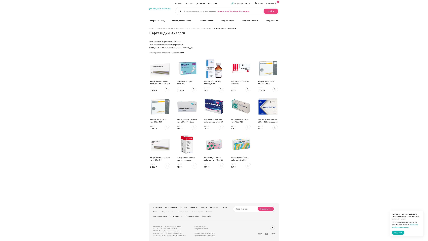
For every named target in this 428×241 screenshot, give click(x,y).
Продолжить (398, 233)
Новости (209, 212)
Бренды (204, 207)
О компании (157, 207)
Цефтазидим (178, 53)
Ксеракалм (244, 11)
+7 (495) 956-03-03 (243, 3)
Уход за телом (272, 21)
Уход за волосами (250, 21)
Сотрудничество (176, 216)
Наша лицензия (171, 207)
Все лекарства (197, 212)
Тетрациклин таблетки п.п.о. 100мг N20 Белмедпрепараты (239, 121)
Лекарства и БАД (157, 21)
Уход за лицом (227, 21)
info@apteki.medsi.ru (201, 229)
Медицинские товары (182, 21)
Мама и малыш (206, 21)
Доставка (200, 3)
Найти (271, 11)
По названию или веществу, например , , (216, 11)
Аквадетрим (223, 11)
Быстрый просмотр (160, 107)
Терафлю (234, 11)
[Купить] (167, 89)
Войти (260, 3)
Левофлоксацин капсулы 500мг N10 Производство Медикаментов (268, 121)
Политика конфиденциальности (204, 233)
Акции (225, 207)
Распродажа (214, 207)
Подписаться (266, 209)
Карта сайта (206, 216)
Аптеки (178, 3)
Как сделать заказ (160, 216)
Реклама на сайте (192, 216)
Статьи (155, 212)
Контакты (212, 3)
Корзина (272, 3)
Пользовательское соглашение (204, 235)
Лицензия (189, 3)
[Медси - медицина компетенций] (160, 8)
